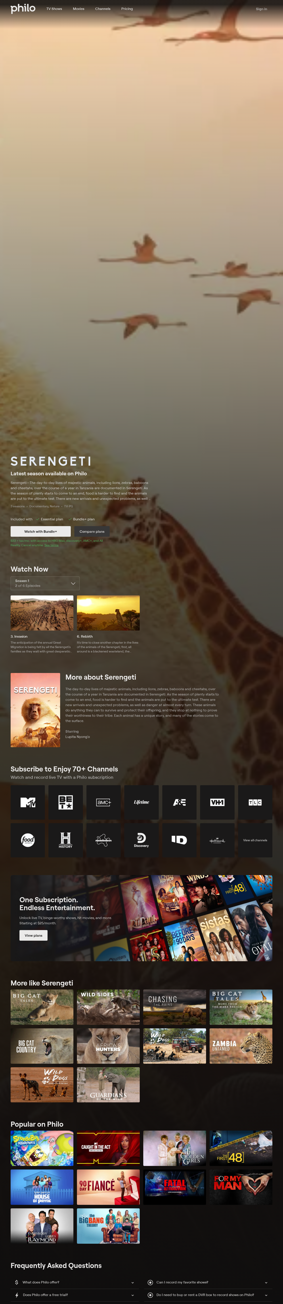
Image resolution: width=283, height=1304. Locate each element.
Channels (102, 8)
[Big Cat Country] (42, 1046)
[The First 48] (241, 1148)
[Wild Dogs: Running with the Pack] (42, 1085)
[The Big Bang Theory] (108, 1226)
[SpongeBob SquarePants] (42, 1148)
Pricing (127, 8)
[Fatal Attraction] (174, 1187)
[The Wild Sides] (108, 1007)
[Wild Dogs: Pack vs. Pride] (174, 1046)
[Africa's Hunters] (108, 1046)
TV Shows (54, 8)
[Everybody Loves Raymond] (42, 1226)
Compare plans (92, 531)
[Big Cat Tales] (42, 1007)
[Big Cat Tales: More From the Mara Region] (241, 1007)
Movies (78, 8)
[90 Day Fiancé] (108, 1187)
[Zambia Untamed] (241, 1046)
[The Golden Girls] (174, 1148)
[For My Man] (241, 1187)
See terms (51, 545)
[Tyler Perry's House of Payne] (42, 1187)
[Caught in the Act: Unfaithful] (108, 1148)
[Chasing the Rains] (174, 1007)
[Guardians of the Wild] (108, 1085)
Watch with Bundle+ (40, 531)
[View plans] (141, 918)
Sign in (261, 9)
